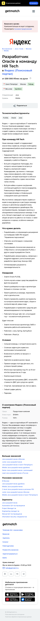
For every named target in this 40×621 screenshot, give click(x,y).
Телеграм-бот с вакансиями (13, 530)
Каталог (5, 542)
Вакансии (6, 534)
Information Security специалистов (14, 517)
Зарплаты (6, 538)
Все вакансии (7, 49)
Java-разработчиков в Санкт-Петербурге (17, 465)
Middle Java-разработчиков (12, 486)
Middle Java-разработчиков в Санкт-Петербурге (20, 495)
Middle (6, 51)
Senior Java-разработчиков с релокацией (17, 470)
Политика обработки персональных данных (18, 617)
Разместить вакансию (10, 550)
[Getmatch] (12, 11)
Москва (28, 49)
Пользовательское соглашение (14, 614)
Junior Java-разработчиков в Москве (15, 492)
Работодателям (8, 546)
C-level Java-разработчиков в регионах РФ (18, 489)
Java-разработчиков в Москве (13, 459)
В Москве (5, 481)
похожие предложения (23, 29)
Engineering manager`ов (10, 511)
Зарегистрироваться (10, 554)
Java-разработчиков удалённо (13, 484)
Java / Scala (19, 49)
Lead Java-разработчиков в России (15, 473)
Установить (33, 3)
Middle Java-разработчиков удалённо (16, 467)
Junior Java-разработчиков (12, 462)
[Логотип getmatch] (10, 524)
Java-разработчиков (9, 503)
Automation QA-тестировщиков (13, 505)
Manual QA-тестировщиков (12, 514)
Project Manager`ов (9, 508)
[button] (30, 78)
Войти (5, 558)
